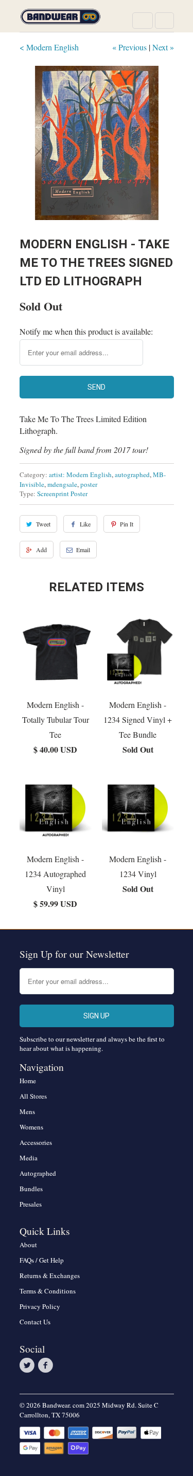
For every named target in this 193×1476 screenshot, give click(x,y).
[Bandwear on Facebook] (47, 1365)
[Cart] (164, 20)
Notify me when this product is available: (86, 331)
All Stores (33, 1096)
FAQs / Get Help (42, 1260)
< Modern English (49, 47)
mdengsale (62, 484)
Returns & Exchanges (50, 1275)
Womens (31, 1127)
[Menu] (142, 20)
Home (28, 1080)
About (28, 1244)
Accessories (36, 1142)
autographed (132, 474)
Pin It (126, 524)
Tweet (43, 524)
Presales (31, 1204)
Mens (27, 1111)
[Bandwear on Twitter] (29, 1365)
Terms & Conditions (48, 1291)
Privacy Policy (40, 1306)
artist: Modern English (80, 474)
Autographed (38, 1173)
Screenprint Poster (62, 493)
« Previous (129, 47)
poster (88, 484)
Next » (163, 47)
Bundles (31, 1188)
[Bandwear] (61, 20)
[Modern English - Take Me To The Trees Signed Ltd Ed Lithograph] (97, 143)
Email (83, 549)
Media (29, 1157)
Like (85, 524)
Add (41, 549)
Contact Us (35, 1321)
